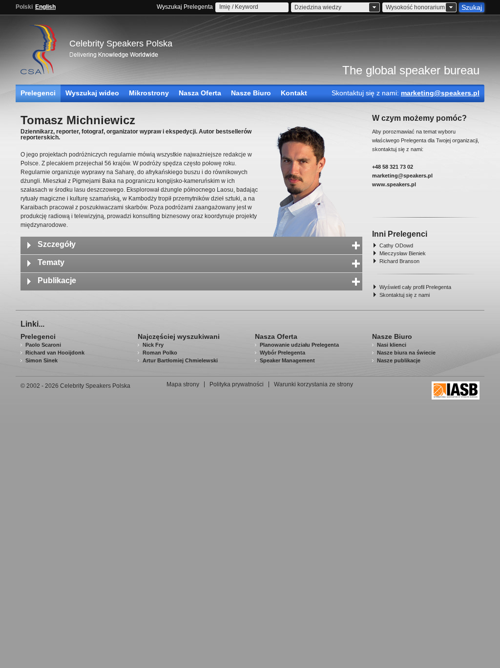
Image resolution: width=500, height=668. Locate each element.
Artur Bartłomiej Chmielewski (180, 360)
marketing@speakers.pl (440, 93)
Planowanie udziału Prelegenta (299, 345)
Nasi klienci (391, 345)
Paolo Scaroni (43, 345)
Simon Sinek (41, 360)
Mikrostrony (149, 93)
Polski (24, 6)
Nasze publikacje (398, 360)
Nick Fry (153, 345)
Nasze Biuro (251, 93)
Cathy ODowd (396, 245)
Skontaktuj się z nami (404, 295)
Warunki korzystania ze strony (313, 384)
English (45, 6)
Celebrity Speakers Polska (120, 43)
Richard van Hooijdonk (54, 353)
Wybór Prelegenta (282, 353)
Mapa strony (183, 384)
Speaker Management (287, 360)
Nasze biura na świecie (406, 353)
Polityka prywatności (236, 384)
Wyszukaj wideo (92, 93)
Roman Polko (160, 353)
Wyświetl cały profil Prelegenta (415, 287)
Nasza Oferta (200, 93)
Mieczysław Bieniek (402, 253)
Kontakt (294, 93)
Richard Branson (399, 261)
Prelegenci (38, 93)
